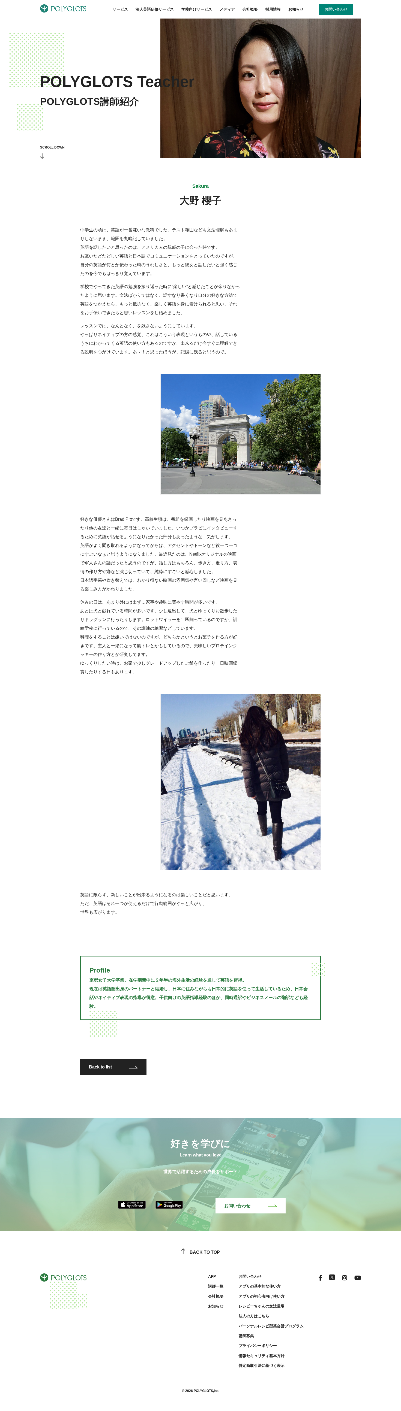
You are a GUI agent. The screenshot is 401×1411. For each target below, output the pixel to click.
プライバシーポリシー (258, 1345)
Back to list (100, 1067)
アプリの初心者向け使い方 (262, 1296)
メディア (227, 9)
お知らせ (296, 9)
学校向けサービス (196, 9)
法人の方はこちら (254, 1316)
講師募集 (246, 1336)
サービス (120, 9)
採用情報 (273, 9)
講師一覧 (215, 1286)
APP (212, 1276)
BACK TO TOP (205, 1252)
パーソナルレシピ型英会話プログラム (271, 1326)
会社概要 (250, 9)
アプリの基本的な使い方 (260, 1286)
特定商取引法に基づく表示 (262, 1365)
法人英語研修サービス (155, 9)
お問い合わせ (237, 1205)
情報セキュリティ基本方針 (262, 1356)
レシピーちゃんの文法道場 (262, 1306)
